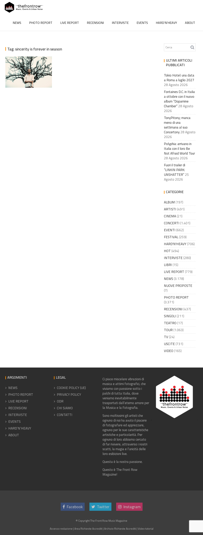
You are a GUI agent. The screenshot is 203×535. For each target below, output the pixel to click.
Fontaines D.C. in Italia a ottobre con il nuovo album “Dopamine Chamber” (179, 99)
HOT (167, 250)
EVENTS (142, 22)
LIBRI (168, 264)
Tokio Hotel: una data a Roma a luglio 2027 (179, 78)
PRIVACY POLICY (69, 394)
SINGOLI (170, 316)
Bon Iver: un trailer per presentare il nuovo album (28, 66)
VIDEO (168, 350)
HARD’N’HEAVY (166, 22)
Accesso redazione (61, 528)
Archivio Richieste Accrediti (120, 528)
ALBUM (169, 202)
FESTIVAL (171, 237)
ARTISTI (170, 209)
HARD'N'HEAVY (175, 244)
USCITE (169, 343)
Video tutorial (145, 528)
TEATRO (170, 323)
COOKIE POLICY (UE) (71, 387)
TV (166, 337)
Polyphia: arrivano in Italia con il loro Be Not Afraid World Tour (179, 148)
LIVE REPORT (69, 22)
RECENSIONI (95, 22)
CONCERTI (171, 223)
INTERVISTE (120, 22)
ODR (60, 401)
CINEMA (170, 216)
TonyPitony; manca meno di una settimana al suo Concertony (177, 125)
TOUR (168, 330)
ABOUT (190, 22)
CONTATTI (64, 414)
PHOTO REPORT (40, 22)
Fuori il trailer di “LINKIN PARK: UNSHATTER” (174, 170)
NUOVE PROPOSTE (178, 285)
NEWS (17, 22)
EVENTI (169, 230)
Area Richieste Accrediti (88, 528)
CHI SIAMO (65, 408)
